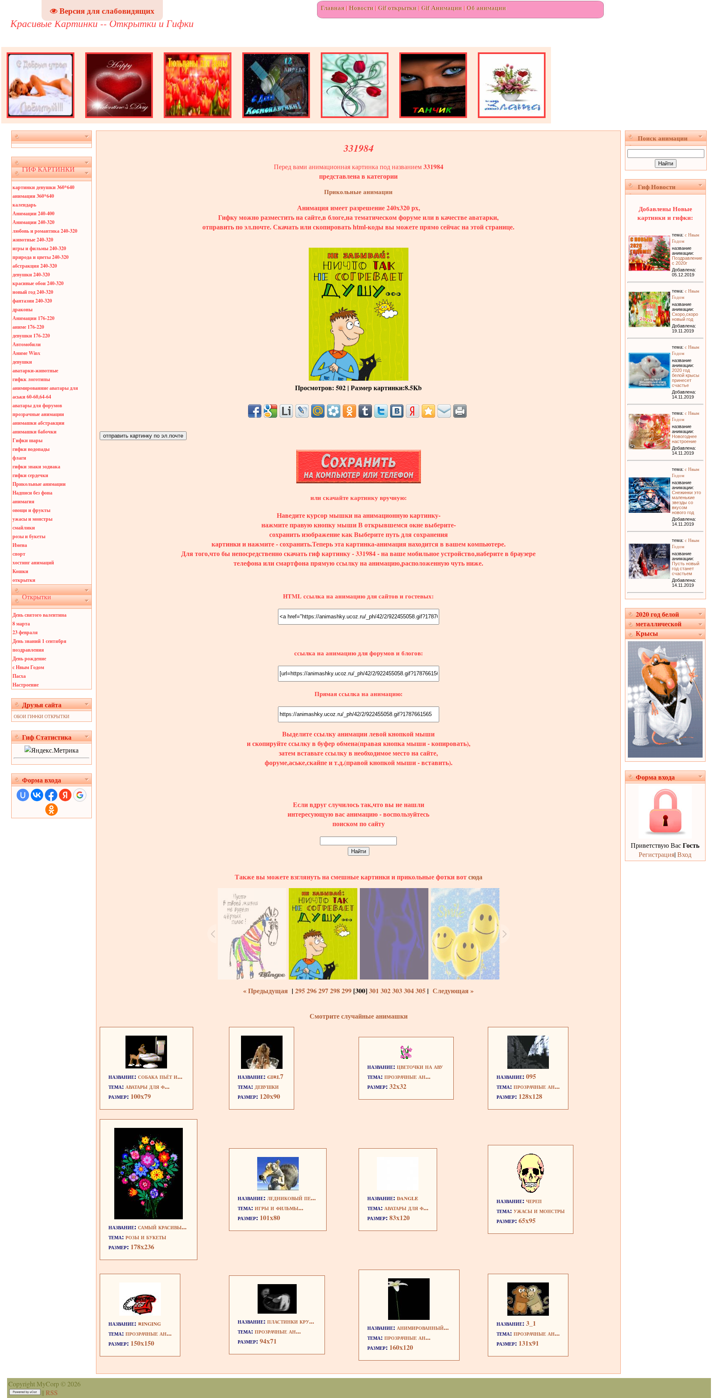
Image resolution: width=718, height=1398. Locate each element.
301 (374, 990)
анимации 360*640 (33, 195)
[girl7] (262, 1066)
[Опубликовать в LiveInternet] (286, 411)
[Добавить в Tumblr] (365, 411)
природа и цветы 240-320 (40, 257)
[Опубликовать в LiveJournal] (302, 411)
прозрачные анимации (38, 414)
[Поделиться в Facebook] (254, 411)
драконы (22, 309)
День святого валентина (39, 614)
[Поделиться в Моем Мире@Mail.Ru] (318, 411)
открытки (23, 579)
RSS (52, 1392)
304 (409, 990)
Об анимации (486, 7)
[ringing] (140, 1313)
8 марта (21, 623)
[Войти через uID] (23, 795)
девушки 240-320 (31, 274)
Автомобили (26, 344)
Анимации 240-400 (33, 213)
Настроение (25, 684)
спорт (18, 553)
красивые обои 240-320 (38, 283)
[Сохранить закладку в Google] (270, 411)
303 (397, 990)
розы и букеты (28, 536)
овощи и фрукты (31, 510)
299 (347, 990)
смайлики (23, 527)
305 (420, 990)
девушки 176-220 (31, 335)
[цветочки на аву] (406, 1056)
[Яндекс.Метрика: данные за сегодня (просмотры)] (52, 750)
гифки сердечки (30, 475)
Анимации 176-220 (33, 318)
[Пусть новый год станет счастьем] (649, 576)
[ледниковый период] (278, 1187)
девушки (22, 361)
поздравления (28, 649)
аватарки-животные (35, 370)
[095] (528, 1066)
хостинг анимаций (33, 562)
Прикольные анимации (39, 483)
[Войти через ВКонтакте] (37, 795)
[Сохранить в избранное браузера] (428, 411)
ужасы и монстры (32, 518)
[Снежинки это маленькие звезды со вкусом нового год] (649, 510)
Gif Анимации (441, 7)
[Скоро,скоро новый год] (649, 324)
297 (323, 990)
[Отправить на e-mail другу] (444, 411)
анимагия (23, 501)
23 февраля (25, 632)
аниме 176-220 (28, 326)
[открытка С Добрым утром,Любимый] (40, 120)
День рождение (29, 658)
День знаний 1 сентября (39, 641)
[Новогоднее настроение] (649, 446)
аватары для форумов (37, 405)
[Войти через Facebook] (51, 795)
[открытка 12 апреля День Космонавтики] (276, 120)
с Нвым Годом (28, 667)
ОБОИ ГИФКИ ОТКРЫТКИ (41, 716)
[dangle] (397, 1187)
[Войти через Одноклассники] (51, 809)
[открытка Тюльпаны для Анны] (197, 120)
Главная (332, 7)
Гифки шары (27, 440)
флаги (19, 457)
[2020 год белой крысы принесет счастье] (649, 385)
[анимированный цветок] (409, 1317)
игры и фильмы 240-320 (39, 248)
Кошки (20, 571)
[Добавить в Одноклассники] (349, 411)
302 (386, 990)
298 (335, 990)
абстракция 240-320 (34, 265)
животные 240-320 (32, 239)
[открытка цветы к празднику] (354, 120)
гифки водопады (30, 449)
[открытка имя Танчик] (433, 120)
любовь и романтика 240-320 (44, 230)
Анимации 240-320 (33, 222)
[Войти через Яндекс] (65, 795)
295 (300, 990)
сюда (474, 876)
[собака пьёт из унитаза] (146, 1066)
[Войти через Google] (79, 795)
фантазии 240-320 (32, 300)
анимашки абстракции (38, 422)
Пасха (19, 675)
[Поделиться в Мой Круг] (333, 411)
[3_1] (528, 1313)
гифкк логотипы (31, 379)
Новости (361, 7)
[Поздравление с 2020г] (649, 268)
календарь (24, 204)
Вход (684, 854)
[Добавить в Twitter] (381, 411)
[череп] (530, 1190)
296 (312, 990)
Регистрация (656, 854)
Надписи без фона (32, 492)
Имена (19, 545)
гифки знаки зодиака (36, 466)
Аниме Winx (26, 353)
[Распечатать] (460, 411)
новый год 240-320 (32, 291)
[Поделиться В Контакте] (396, 411)
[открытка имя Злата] (511, 120)
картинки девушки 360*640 (43, 187)
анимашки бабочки (34, 431)
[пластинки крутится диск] (277, 1311)
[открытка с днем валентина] (119, 120)
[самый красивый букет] (148, 1216)
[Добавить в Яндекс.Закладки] (412, 411)
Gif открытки (397, 7)
